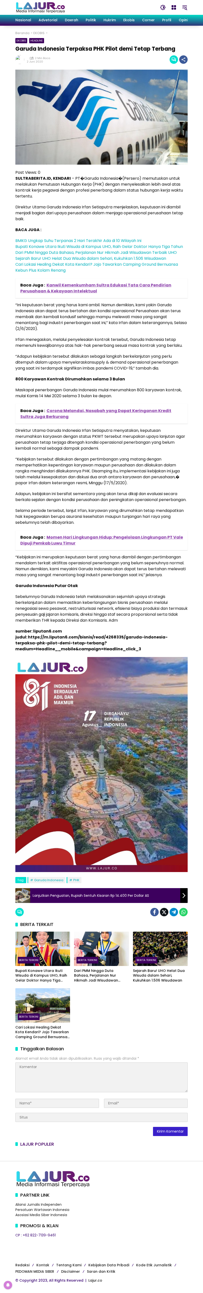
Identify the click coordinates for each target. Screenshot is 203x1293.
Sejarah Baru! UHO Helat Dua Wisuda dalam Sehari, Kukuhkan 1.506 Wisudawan (90, 258)
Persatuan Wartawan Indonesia (42, 1209)
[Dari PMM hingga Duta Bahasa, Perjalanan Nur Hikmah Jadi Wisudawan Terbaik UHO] (101, 949)
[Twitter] (164, 912)
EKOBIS (21, 41)
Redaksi (22, 1265)
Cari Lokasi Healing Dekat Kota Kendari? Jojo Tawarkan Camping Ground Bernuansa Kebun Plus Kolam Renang (42, 1032)
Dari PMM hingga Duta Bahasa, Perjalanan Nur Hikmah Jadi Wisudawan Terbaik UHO (96, 252)
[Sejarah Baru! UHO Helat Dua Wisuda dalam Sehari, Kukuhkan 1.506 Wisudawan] (160, 949)
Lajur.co (95, 1280)
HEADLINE (36, 41)
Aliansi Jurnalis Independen (38, 1204)
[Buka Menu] (174, 7)
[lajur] (40, 7)
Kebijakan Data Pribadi (108, 1265)
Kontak (42, 1265)
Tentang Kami (68, 1265)
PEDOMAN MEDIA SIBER (34, 1271)
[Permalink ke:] (21, 59)
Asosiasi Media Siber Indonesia (41, 1214)
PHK (76, 880)
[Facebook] (154, 912)
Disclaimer (70, 1271)
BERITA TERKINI (28, 960)
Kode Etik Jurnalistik (154, 1265)
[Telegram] (174, 912)
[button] (163, 7)
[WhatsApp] (183, 912)
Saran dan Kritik (101, 1271)
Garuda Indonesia (48, 880)
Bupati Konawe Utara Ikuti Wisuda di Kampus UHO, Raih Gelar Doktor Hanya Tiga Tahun (99, 246)
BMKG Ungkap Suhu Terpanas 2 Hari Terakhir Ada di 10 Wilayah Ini (78, 240)
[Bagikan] (183, 59)
